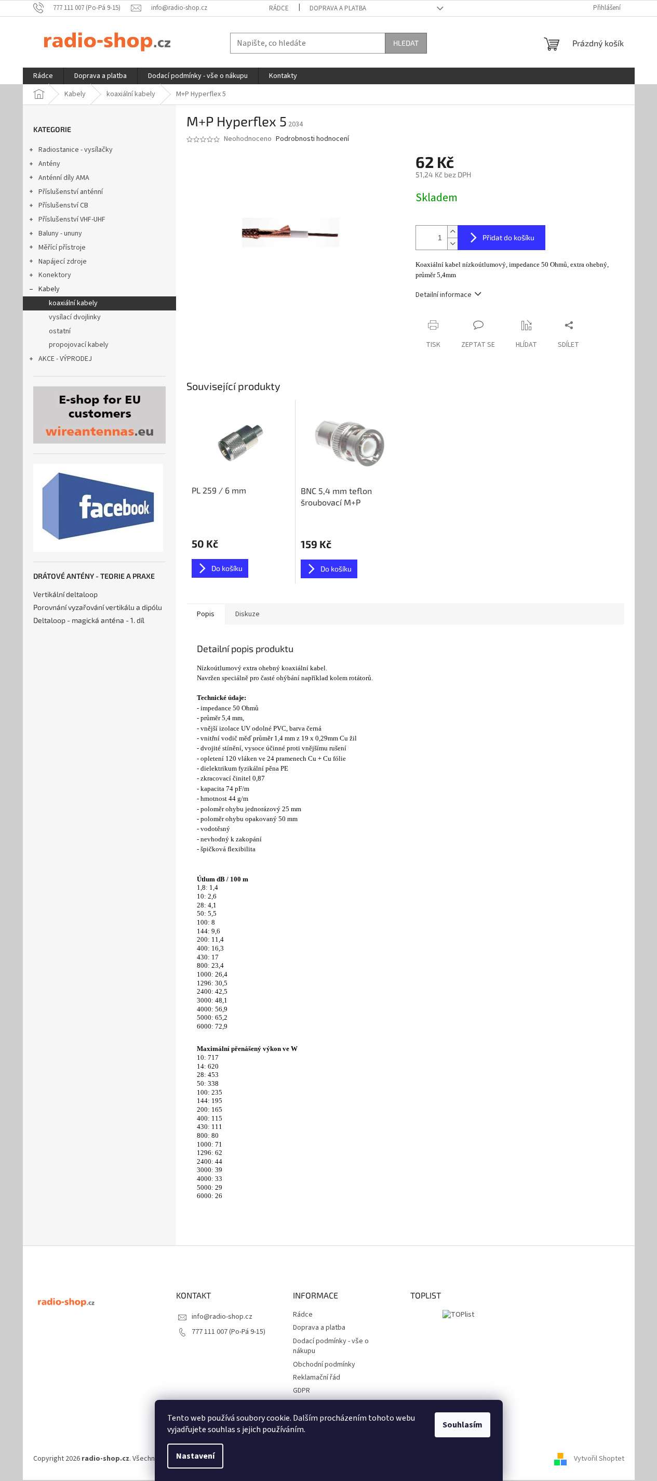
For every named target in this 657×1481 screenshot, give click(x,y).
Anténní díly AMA (63, 178)
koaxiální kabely (73, 303)
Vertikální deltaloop (65, 594)
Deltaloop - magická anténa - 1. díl (88, 620)
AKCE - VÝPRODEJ (65, 359)
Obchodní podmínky (324, 1364)
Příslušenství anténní (70, 192)
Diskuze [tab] (247, 614)
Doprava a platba (338, 8)
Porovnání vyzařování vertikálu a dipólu (97, 607)
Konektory (54, 275)
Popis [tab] (205, 614)
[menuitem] (43, 76)
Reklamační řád (316, 1377)
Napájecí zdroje (62, 261)
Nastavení (195, 1456)
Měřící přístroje (62, 247)
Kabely (49, 289)
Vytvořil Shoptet (599, 1458)
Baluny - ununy (60, 233)
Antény (49, 164)
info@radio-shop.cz (222, 1316)
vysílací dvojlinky (75, 317)
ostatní (60, 331)
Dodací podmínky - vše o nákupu (331, 1346)
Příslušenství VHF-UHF (71, 219)
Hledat (406, 42)
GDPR (301, 1390)
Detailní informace (443, 295)
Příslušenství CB (63, 205)
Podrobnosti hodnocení (312, 139)
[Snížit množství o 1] (452, 244)
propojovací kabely (79, 345)
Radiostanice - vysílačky (75, 150)
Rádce (279, 8)
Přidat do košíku (508, 237)
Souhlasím (462, 1425)
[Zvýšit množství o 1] (452, 232)
